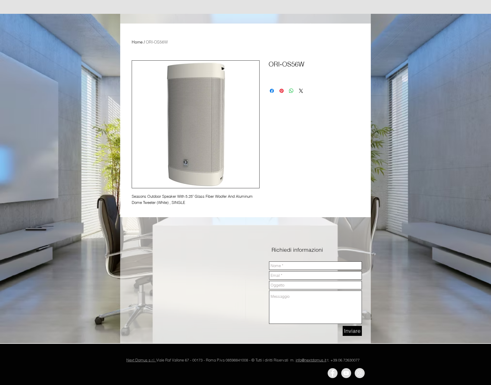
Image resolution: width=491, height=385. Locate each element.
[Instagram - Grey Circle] (360, 373)
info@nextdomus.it (311, 360)
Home (137, 42)
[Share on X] (301, 91)
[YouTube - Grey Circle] (346, 373)
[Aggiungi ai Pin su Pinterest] (281, 91)
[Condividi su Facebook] (272, 91)
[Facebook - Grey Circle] (333, 373)
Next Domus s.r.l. (141, 360)
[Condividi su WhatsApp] (291, 91)
